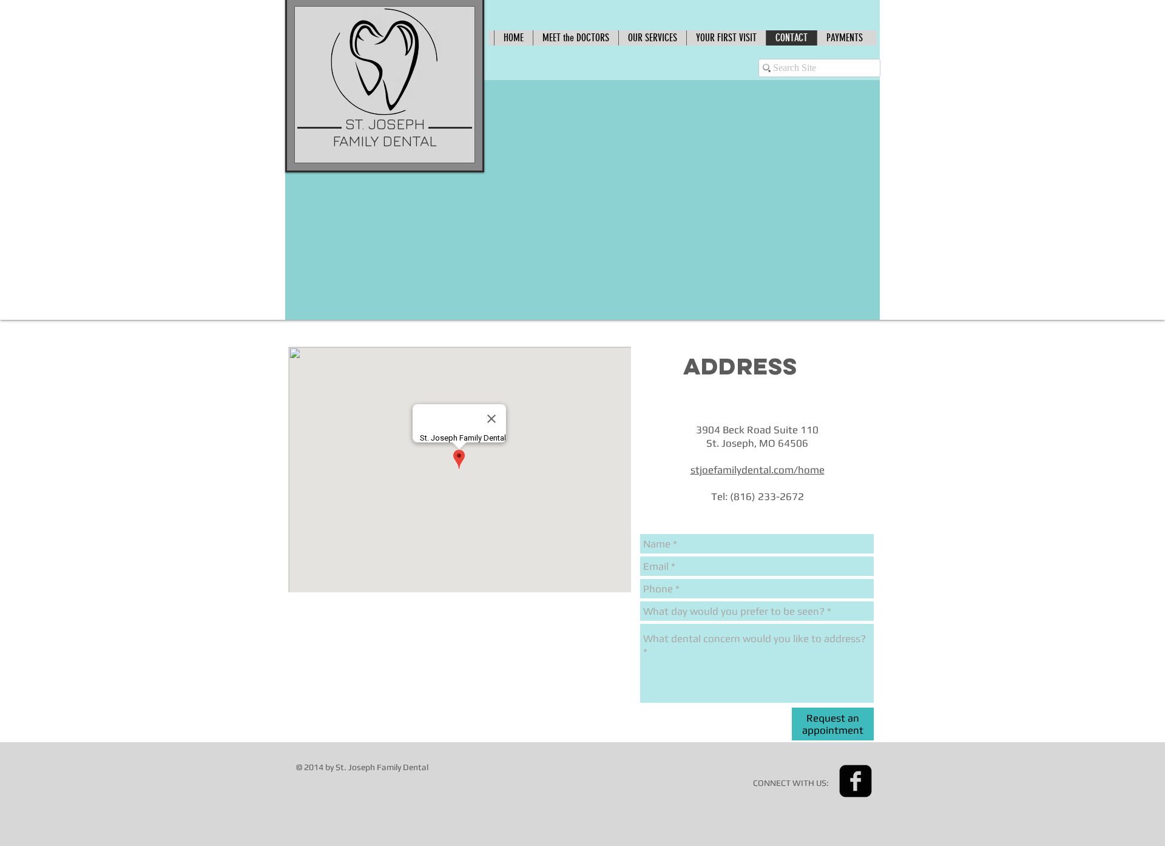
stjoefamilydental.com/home (758, 470)
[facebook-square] (855, 781)
